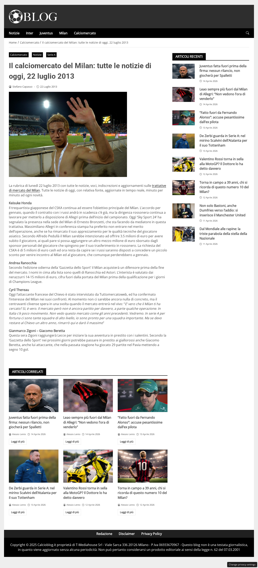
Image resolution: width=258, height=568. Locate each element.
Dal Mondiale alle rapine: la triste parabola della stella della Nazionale (223, 234)
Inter (29, 33)
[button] (247, 33)
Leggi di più (18, 441)
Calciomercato (85, 33)
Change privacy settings (242, 564)
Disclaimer (127, 533)
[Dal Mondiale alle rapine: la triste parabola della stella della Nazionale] (183, 234)
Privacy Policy (151, 533)
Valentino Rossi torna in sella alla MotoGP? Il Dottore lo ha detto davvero (85, 493)
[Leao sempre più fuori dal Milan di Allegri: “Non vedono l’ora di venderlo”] (88, 395)
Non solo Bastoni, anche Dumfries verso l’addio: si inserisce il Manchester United (223, 210)
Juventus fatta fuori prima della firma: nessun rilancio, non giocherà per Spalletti (32, 422)
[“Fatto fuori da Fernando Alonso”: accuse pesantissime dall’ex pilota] (142, 395)
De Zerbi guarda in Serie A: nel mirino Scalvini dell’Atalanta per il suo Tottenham (33, 493)
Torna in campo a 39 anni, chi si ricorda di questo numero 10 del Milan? (142, 493)
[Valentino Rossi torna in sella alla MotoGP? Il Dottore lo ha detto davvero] (88, 466)
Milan (63, 33)
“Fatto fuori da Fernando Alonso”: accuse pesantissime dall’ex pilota (140, 422)
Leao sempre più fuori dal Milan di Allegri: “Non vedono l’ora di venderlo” (87, 422)
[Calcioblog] (33, 16)
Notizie (14, 33)
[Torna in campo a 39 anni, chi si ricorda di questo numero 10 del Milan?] (142, 466)
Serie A (51, 54)
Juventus (46, 33)
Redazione (104, 533)
